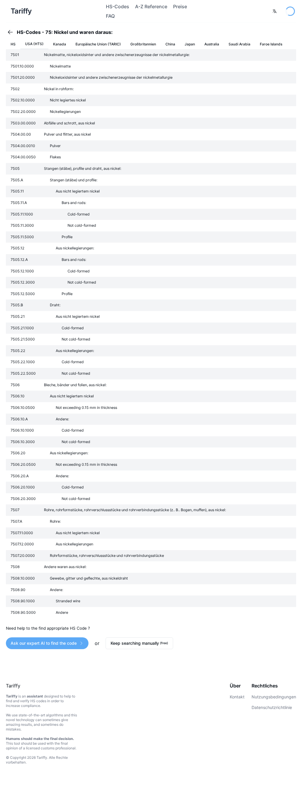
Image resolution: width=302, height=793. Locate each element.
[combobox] (274, 11)
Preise (180, 6)
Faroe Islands (271, 44)
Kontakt (237, 696)
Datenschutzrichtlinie (272, 707)
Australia (211, 44)
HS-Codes (117, 6)
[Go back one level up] (12, 32)
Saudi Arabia (239, 44)
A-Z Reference (151, 6)
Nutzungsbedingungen (274, 696)
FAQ (110, 16)
